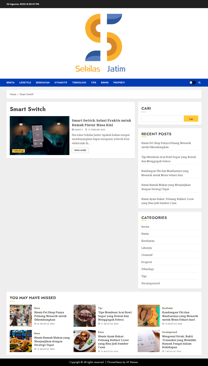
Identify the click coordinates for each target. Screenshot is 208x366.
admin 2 (78, 130)
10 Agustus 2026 (109, 351)
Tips (93, 82)
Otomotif (60, 82)
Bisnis (105, 82)
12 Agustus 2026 (46, 349)
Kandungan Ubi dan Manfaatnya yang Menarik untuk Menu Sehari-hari (180, 316)
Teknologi (79, 82)
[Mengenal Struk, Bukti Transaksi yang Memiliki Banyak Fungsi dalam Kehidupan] (149, 341)
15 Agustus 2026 (173, 324)
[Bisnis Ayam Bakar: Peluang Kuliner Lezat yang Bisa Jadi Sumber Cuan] (85, 341)
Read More (80, 150)
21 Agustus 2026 (109, 324)
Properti (119, 82)
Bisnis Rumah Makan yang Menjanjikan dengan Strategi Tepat (52, 341)
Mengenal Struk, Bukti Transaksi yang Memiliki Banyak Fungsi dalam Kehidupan (179, 342)
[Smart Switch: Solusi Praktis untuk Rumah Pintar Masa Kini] (39, 135)
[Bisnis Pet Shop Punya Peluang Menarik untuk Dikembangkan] (21, 316)
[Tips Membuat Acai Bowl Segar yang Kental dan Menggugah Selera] (85, 316)
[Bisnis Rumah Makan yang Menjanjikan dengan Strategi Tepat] (21, 341)
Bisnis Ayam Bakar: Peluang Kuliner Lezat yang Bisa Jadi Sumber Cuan (113, 342)
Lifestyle (25, 82)
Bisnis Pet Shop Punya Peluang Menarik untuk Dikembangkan (166, 145)
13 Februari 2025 (96, 130)
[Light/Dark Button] (192, 82)
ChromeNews (114, 362)
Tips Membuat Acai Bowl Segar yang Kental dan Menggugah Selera (115, 316)
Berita (10, 82)
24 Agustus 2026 (46, 324)
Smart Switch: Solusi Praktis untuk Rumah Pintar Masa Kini (101, 122)
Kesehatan (43, 82)
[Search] (199, 82)
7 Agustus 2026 (173, 351)
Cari (146, 108)
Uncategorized (150, 283)
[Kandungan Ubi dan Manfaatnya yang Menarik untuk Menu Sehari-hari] (149, 316)
